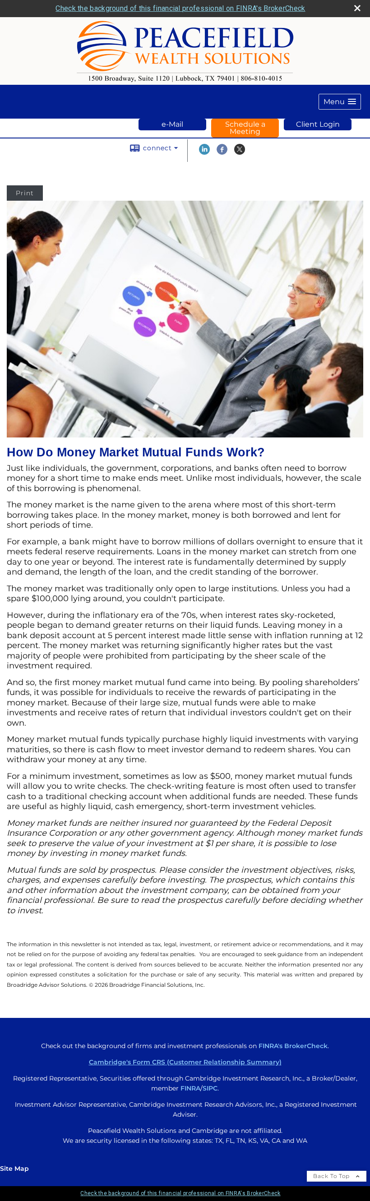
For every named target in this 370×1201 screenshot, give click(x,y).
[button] (340, 102)
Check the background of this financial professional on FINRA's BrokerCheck (180, 8)
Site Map (14, 1168)
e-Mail (172, 124)
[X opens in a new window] (239, 152)
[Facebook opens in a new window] (222, 152)
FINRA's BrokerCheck (293, 1046)
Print (25, 193)
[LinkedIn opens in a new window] (204, 152)
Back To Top (332, 1176)
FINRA (190, 1088)
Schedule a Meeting (245, 128)
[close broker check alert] (357, 8)
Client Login (318, 124)
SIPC (210, 1088)
